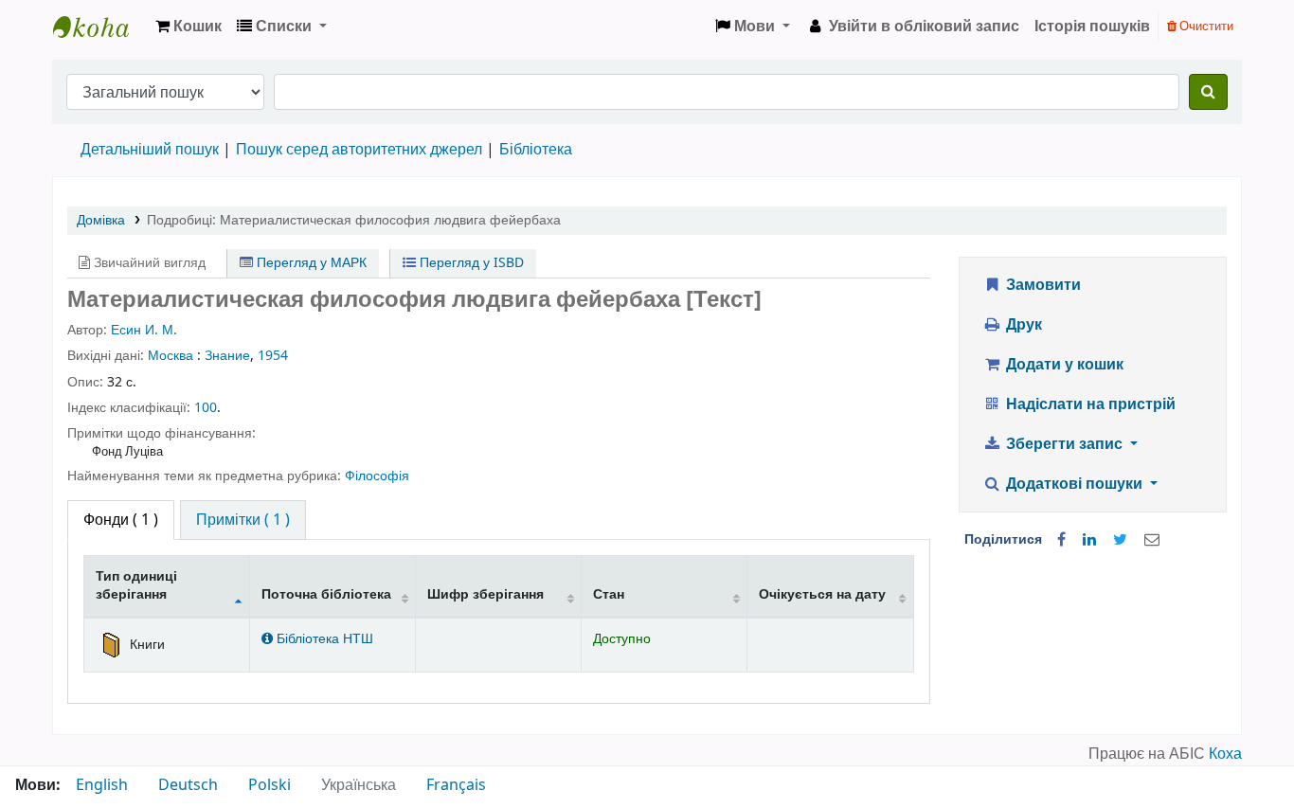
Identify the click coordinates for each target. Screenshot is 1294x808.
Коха (1225, 754)
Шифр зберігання (485, 594)
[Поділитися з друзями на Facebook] (1061, 540)
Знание (227, 356)
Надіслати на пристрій (1089, 404)
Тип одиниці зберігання (136, 585)
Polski (269, 785)
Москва (170, 356)
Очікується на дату (822, 594)
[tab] (243, 520)
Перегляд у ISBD (470, 263)
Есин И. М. (144, 330)
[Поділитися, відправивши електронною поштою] (1152, 540)
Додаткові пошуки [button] (1074, 484)
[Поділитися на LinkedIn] (1089, 540)
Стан (608, 594)
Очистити (1205, 26)
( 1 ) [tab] (120, 520)
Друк (1022, 325)
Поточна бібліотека (326, 594)
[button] (188, 26)
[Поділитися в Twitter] (1120, 540)
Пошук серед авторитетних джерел (359, 149)
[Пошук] (1208, 92)
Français (456, 785)
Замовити (1041, 285)
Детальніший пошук (150, 149)
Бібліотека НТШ (323, 639)
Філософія (377, 476)
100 (205, 408)
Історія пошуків (1092, 26)
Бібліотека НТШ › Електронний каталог (100, 26)
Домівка (101, 220)
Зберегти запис (1064, 444)
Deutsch (188, 785)
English (102, 785)
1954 (273, 356)
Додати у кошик (1062, 364)
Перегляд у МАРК (310, 263)
